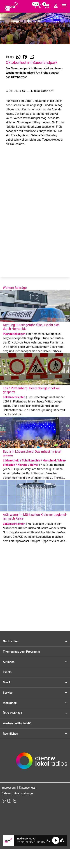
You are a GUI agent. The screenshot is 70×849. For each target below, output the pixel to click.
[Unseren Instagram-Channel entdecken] (15, 800)
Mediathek (10, 703)
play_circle (55, 840)
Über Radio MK (12, 713)
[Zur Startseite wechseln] (11, 6)
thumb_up (62, 840)
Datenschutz (27, 787)
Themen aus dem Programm (21, 651)
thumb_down (49, 840)
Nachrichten (10, 641)
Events (7, 672)
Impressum (8, 787)
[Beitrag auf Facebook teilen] (25, 57)
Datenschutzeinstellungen (17, 793)
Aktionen (9, 662)
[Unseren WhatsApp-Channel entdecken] (3, 800)
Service (8, 692)
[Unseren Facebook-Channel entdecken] (9, 800)
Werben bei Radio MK (17, 723)
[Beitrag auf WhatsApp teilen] (18, 57)
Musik (7, 682)
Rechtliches (10, 733)
